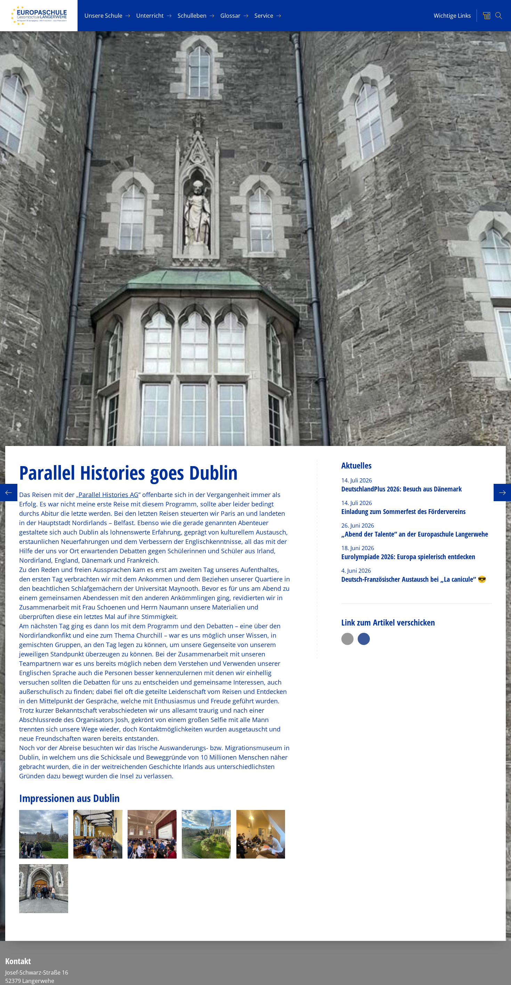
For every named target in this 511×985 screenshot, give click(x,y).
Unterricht (150, 15)
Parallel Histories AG (108, 494)
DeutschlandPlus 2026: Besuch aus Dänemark (401, 489)
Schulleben (192, 15)
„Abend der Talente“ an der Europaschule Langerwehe (414, 534)
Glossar (230, 15)
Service (263, 15)
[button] (347, 639)
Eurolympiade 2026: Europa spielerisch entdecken (409, 556)
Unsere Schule (103, 15)
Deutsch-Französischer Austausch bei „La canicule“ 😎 (413, 579)
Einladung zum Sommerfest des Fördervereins (403, 511)
